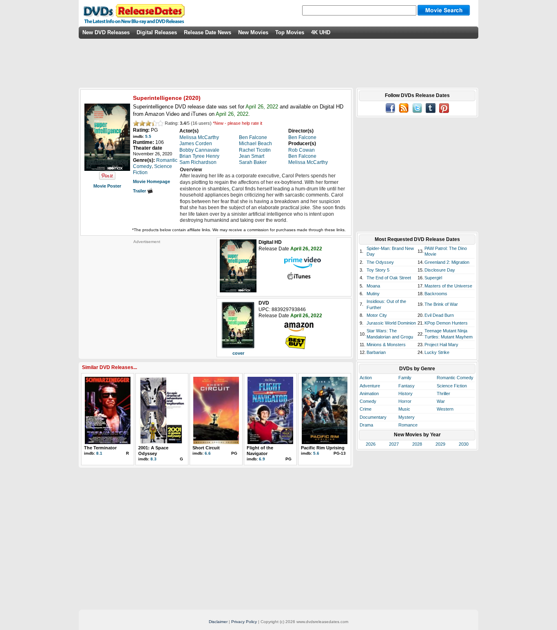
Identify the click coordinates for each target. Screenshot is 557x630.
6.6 (208, 453)
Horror (404, 401)
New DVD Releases (106, 32)
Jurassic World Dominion (391, 323)
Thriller (443, 393)
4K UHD (320, 32)
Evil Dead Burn (439, 315)
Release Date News (207, 32)
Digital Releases (157, 32)
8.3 (153, 459)
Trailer (140, 190)
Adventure (370, 385)
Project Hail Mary (441, 344)
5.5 (148, 136)
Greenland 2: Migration (446, 262)
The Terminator (100, 447)
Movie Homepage (151, 181)
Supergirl (433, 277)
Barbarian (376, 352)
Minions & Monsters (386, 344)
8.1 (99, 453)
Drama (366, 424)
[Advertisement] (147, 295)
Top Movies (289, 32)
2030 (464, 444)
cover (238, 353)
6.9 (262, 459)
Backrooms (435, 293)
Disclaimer (218, 621)
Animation (369, 393)
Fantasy (406, 385)
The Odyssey (380, 262)
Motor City (377, 315)
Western (445, 409)
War (441, 401)
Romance (408, 424)
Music (404, 409)
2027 (394, 444)
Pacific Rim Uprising (323, 447)
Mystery (406, 417)
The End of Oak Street (389, 277)
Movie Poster (107, 185)
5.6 (316, 453)
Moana (373, 285)
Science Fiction (452, 385)
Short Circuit (206, 447)
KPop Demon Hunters (446, 323)
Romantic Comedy (455, 377)
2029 (440, 444)
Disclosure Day (439, 269)
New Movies (253, 32)
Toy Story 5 (378, 269)
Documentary (373, 417)
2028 (417, 444)
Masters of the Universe (448, 285)
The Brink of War (441, 304)
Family (404, 377)
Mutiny (373, 293)
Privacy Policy (244, 621)
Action (366, 377)
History (405, 393)
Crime (365, 409)
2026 (371, 444)
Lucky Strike (436, 352)
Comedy (368, 401)
